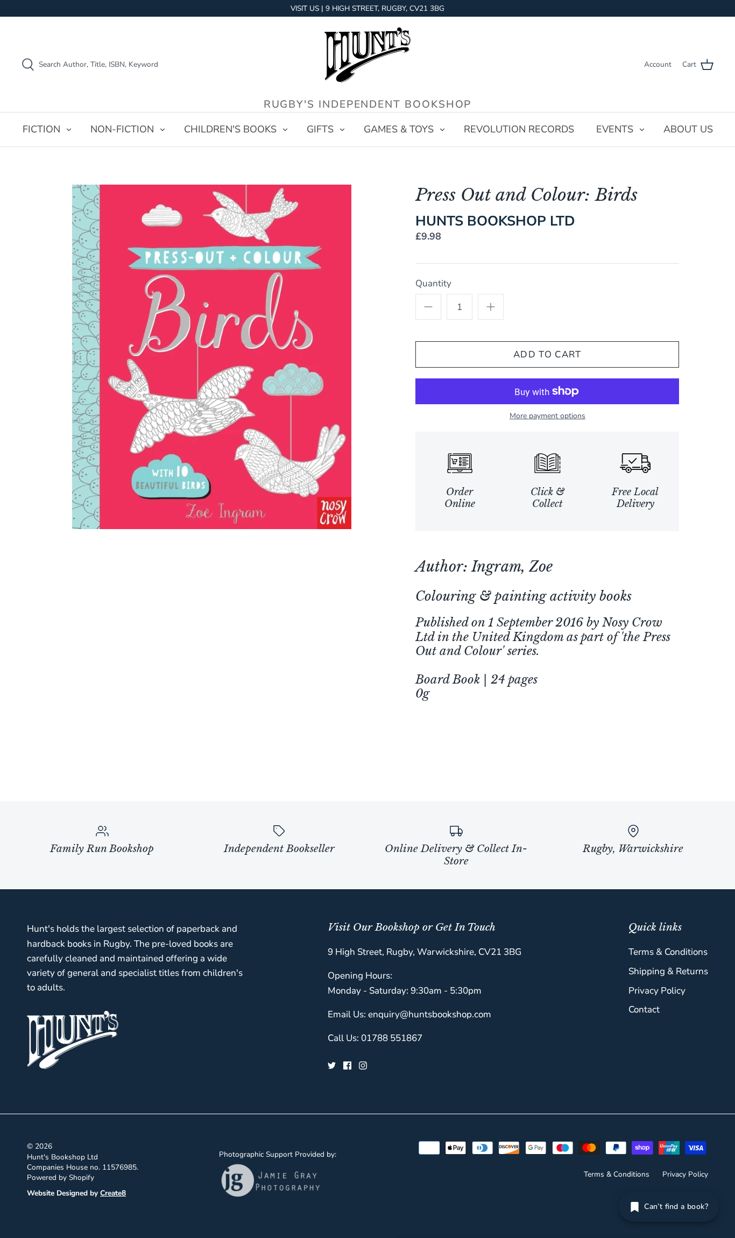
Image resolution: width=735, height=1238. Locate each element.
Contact (644, 1009)
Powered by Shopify (60, 1177)
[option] (211, 357)
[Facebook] (347, 1065)
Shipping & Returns (668, 971)
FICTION (41, 129)
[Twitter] (332, 1065)
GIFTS (320, 129)
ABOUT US (688, 129)
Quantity (433, 283)
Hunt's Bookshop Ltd (62, 1157)
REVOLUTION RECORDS (519, 129)
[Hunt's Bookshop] (367, 54)
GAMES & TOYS (399, 129)
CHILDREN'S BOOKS (230, 129)
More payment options (547, 416)
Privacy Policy (656, 990)
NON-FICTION (122, 129)
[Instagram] (363, 1065)
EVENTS (614, 129)
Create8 (113, 1193)
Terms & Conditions (668, 952)
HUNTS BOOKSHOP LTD (495, 221)
